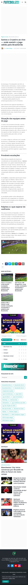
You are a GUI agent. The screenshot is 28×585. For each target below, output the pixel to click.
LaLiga (16, 339)
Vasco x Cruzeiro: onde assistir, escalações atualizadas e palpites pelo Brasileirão (6, 287)
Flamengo (4, 399)
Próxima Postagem (21, 336)
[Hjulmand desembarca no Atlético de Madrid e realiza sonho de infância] (6, 502)
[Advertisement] (14, 20)
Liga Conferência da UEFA (18, 402)
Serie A (23, 339)
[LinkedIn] (16, 263)
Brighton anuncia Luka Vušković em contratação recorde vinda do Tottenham (19, 513)
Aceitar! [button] (6, 581)
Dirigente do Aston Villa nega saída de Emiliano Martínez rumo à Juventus (19, 480)
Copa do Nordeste (17, 397)
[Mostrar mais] (2, 267)
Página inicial (4, 36)
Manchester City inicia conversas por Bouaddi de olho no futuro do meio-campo (12, 470)
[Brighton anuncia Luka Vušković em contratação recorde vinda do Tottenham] (6, 512)
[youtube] (15, 565)
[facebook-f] (8, 565)
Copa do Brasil (6, 397)
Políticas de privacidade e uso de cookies (16, 560)
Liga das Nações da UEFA (8, 405)
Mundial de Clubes (19, 408)
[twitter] (12, 565)
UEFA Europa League (7, 417)
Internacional (13, 399)
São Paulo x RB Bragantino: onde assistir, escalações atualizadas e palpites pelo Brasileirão (21, 287)
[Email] (23, 263)
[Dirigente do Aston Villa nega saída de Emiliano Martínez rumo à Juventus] (6, 480)
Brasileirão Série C (7, 388)
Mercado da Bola (6, 408)
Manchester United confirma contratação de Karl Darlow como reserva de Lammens (19, 491)
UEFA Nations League (7, 420)
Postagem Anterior (7, 336)
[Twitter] (9, 263)
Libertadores (5, 402)
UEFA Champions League (17, 414)
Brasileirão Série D (19, 388)
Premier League (6, 339)
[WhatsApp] (13, 263)
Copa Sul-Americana (7, 394)
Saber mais (12, 578)
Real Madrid (5, 414)
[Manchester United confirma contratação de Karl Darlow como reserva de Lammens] (6, 489)
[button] (2, 2)
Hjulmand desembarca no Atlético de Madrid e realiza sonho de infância (20, 502)
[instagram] (19, 565)
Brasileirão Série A (14, 36)
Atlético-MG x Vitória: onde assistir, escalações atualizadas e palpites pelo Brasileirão (7, 307)
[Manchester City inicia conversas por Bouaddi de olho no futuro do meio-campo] (14, 456)
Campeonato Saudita (7, 391)
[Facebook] (6, 263)
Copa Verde (19, 394)
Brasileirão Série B (19, 385)
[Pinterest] (19, 263)
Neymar (4, 411)
